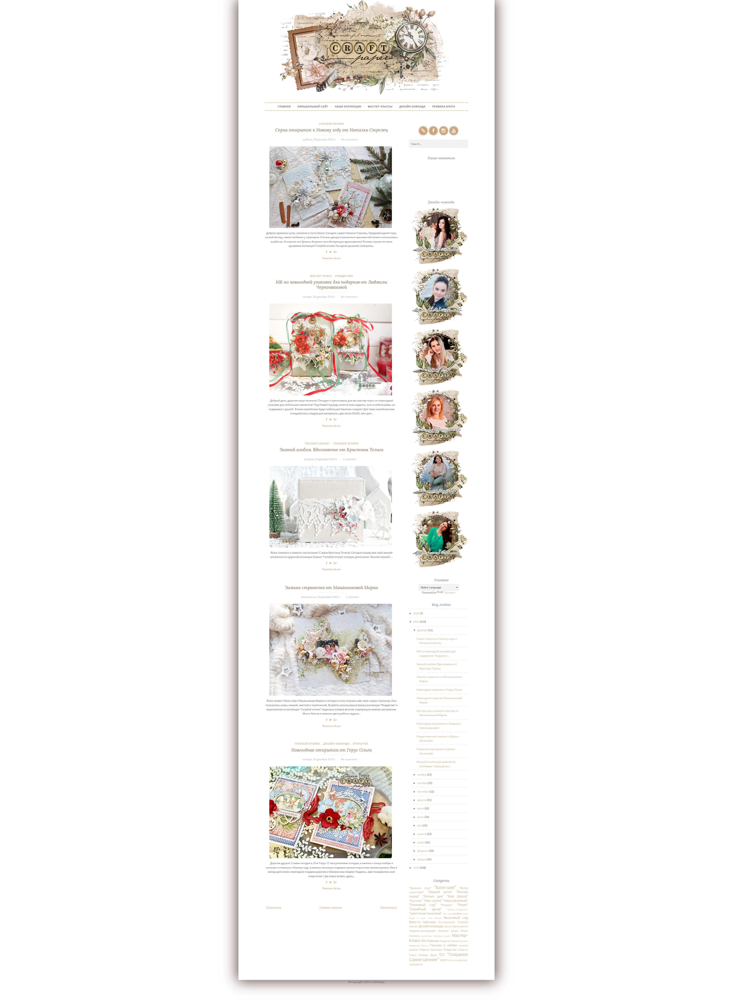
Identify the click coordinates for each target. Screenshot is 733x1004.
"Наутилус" (416, 900)
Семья (413, 955)
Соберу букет (428, 954)
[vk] (423, 130)
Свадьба (463, 949)
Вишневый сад (456, 918)
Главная (284, 106)
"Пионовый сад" (422, 905)
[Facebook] (433, 130)
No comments (349, 139)
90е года (447, 913)
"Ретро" (462, 905)
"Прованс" (446, 904)
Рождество (344, 275)
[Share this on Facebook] (326, 251)
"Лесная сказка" (317, 443)
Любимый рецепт (442, 936)
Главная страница (331, 907)
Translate (449, 592)
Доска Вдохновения (456, 926)
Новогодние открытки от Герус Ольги (331, 750)
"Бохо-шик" (445, 887)
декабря (422, 630)
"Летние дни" (433, 896)
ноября (422, 774)
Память (424, 945)
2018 (416, 867)
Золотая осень (448, 930)
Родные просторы (431, 949)
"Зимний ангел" (440, 892)
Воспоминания (446, 922)
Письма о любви (443, 945)
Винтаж (438, 918)
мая (420, 825)
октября (422, 783)
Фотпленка (453, 960)
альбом (457, 913)
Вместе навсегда (422, 922)
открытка (360, 743)
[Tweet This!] (330, 251)
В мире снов (425, 918)
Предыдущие (388, 907)
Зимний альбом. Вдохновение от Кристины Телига (331, 449)
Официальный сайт (312, 106)
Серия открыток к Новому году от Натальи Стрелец (331, 130)
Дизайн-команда (336, 743)
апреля (422, 833)
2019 (416, 621)
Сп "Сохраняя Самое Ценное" (438, 957)
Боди (465, 913)
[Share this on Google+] (335, 251)
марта (421, 842)
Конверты (414, 936)
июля (421, 808)
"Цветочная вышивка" (425, 913)
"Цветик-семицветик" (457, 909)
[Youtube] (453, 130)
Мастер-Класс (321, 275)
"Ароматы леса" (420, 887)
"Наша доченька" (455, 900)
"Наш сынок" (432, 900)
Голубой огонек (331, 123)
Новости (445, 941)
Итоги (464, 930)
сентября (423, 791)
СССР (443, 960)
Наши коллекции (348, 106)
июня (421, 817)
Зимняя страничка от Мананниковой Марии (331, 587)
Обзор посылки (459, 941)
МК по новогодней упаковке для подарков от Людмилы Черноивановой (331, 284)
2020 (416, 613)
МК (423, 941)
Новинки (432, 941)
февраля (423, 850)
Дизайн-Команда (412, 106)
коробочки (427, 936)
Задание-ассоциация (422, 930)
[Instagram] (443, 130)
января (422, 859)
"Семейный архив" (425, 909)
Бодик (412, 918)
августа (422, 800)
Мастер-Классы (380, 106)
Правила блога (443, 106)
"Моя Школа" (457, 896)
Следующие (273, 907)
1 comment (349, 459)
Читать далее (332, 258)
